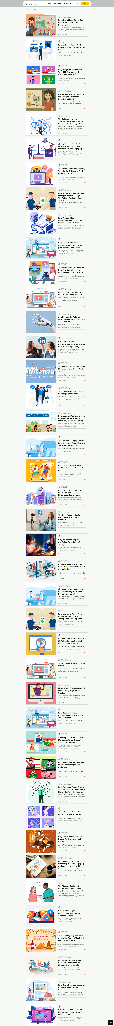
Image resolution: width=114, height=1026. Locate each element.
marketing (34, 9)
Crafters (32, 4)
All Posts (28, 9)
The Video (33, 3)
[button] (86, 10)
